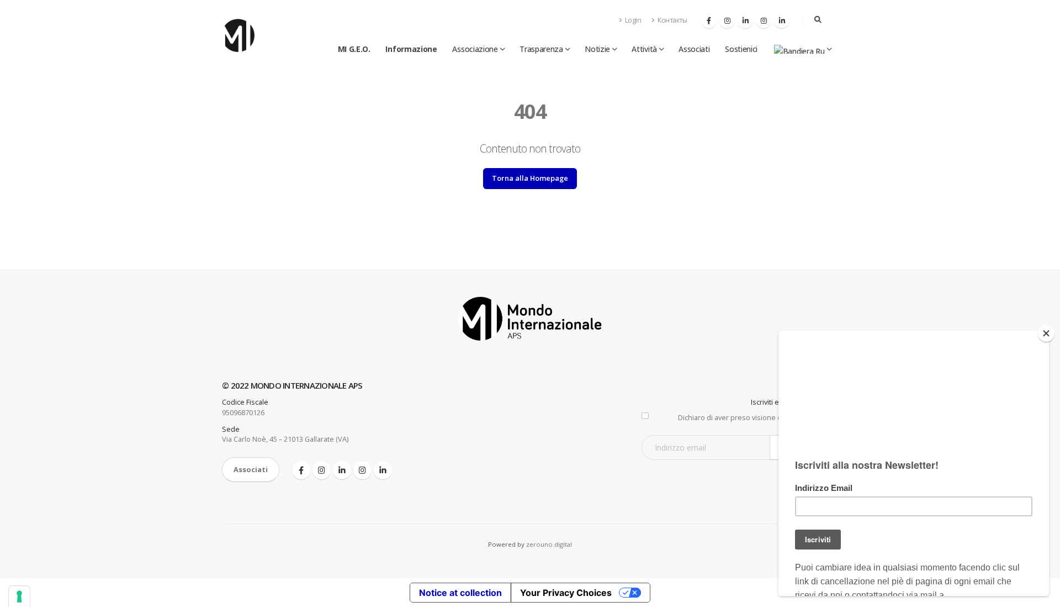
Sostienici (741, 49)
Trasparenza (541, 49)
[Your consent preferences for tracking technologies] (19, 596)
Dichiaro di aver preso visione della (758, 417)
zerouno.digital (549, 544)
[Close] (1046, 333)
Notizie (597, 49)
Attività (644, 49)
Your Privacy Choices (566, 592)
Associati (694, 49)
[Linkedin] (745, 20)
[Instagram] (727, 20)
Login (632, 20)
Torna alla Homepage (530, 178)
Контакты (671, 20)
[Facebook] (709, 20)
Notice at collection (460, 592)
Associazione (474, 49)
